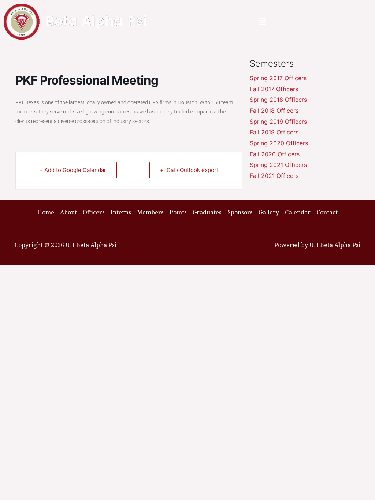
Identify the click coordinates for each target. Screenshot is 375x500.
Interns (121, 212)
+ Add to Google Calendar (72, 170)
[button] (262, 22)
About (68, 212)
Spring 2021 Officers (278, 164)
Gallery (269, 212)
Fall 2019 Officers (274, 132)
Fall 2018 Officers (274, 110)
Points (178, 212)
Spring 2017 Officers (278, 78)
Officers (94, 212)
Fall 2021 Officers (274, 175)
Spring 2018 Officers (278, 99)
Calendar (298, 212)
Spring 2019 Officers (278, 121)
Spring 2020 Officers (279, 143)
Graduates (207, 212)
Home (45, 212)
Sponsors (240, 212)
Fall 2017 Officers (274, 89)
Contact (327, 212)
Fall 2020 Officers (275, 154)
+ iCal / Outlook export (189, 170)
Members (150, 212)
